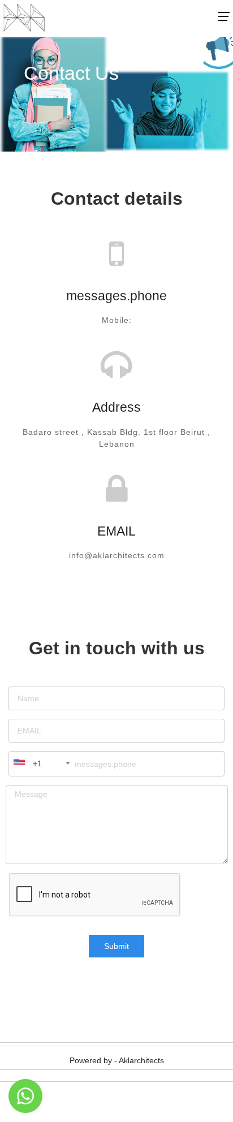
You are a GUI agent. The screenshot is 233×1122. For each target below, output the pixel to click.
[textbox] (31, 763)
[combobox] (41, 763)
